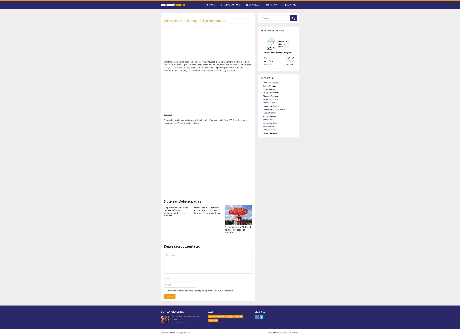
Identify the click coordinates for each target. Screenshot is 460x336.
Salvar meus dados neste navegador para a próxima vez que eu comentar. (200, 291)
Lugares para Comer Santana (274, 109)
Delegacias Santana (271, 93)
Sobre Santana (231, 5)
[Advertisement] (208, 44)
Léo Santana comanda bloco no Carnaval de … (185, 318)
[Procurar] (293, 18)
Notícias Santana (269, 116)
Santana (238, 317)
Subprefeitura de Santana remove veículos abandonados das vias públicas (176, 211)
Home (212, 5)
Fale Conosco (273, 333)
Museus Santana (269, 113)
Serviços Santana (270, 123)
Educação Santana (270, 96)
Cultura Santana (269, 86)
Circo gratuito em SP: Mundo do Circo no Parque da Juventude (238, 230)
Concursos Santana (270, 83)
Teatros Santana (269, 130)
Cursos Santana (269, 89)
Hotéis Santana (269, 103)
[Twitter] (261, 317)
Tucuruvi (213, 320)
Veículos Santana (270, 133)
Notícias (274, 5)
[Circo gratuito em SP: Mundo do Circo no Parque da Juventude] (238, 215)
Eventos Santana (216, 317)
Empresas (253, 5)
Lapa (229, 317)
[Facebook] (257, 317)
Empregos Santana (270, 99)
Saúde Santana (269, 120)
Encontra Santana (168, 333)
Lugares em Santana (271, 106)
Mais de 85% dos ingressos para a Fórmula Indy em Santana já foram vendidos (207, 210)
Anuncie (291, 5)
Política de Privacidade (289, 333)
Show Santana (268, 126)
